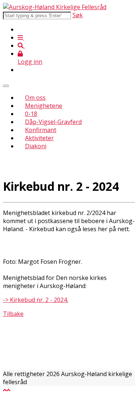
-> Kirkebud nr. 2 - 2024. (35, 300)
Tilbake (13, 314)
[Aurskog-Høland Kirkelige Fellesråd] (54, 7)
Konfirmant (40, 130)
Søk (77, 15)
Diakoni (35, 146)
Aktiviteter (39, 138)
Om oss (35, 98)
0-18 (31, 114)
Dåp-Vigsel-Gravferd (53, 122)
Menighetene (43, 106)
